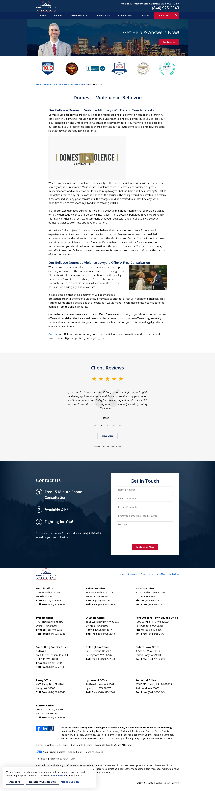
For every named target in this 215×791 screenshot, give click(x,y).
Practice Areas (103, 15)
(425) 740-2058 (53, 629)
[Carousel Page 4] (114, 426)
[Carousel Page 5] (120, 426)
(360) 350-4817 (103, 629)
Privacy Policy (147, 574)
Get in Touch (145, 481)
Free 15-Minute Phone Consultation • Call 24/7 (149, 3)
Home (43, 15)
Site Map (161, 574)
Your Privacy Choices (54, 751)
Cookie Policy (75, 751)
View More (107, 435)
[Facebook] (39, 728)
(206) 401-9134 (53, 663)
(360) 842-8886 (153, 629)
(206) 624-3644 (53, 600)
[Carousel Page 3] (107, 426)
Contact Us (163, 15)
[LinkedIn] (45, 728)
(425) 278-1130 (103, 600)
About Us (58, 15)
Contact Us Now (145, 546)
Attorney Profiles (79, 15)
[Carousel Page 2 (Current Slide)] (101, 426)
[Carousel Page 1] (95, 426)
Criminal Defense (77, 84)
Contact (53, 334)
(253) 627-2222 (153, 600)
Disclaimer (132, 574)
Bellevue (47, 84)
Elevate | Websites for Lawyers (158, 782)
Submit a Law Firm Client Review (107, 447)
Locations (145, 15)
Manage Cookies (94, 751)
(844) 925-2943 (165, 7)
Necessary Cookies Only (42, 781)
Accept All (14, 781)
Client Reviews (125, 15)
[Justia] (51, 728)
